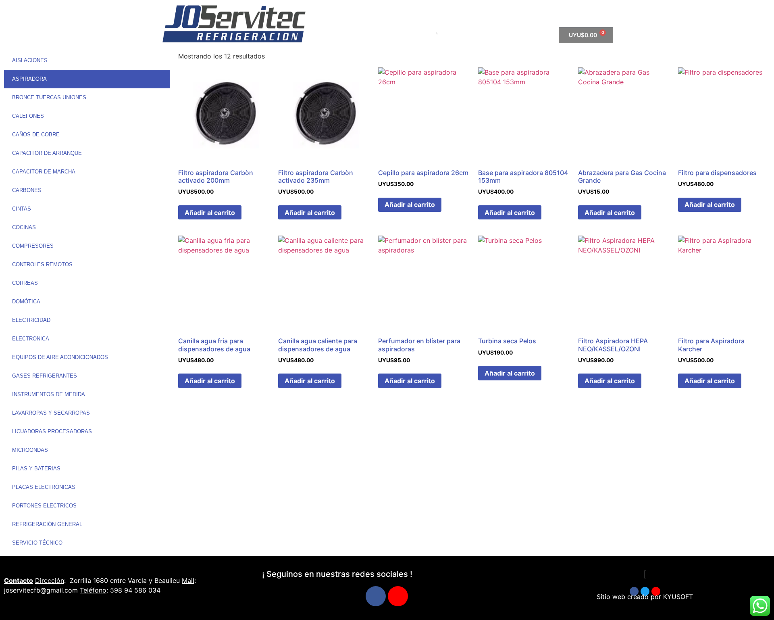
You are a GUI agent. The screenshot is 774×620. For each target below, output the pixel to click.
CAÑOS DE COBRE (36, 135)
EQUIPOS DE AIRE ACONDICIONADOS (60, 357)
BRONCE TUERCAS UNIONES (49, 97)
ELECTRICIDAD (31, 320)
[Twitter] (645, 591)
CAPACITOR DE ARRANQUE (47, 153)
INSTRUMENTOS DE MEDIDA (48, 394)
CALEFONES (28, 116)
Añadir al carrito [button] (210, 213)
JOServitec (459, 13)
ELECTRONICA (30, 339)
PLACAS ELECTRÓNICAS (43, 487)
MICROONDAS (30, 450)
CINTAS (21, 209)
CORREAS (25, 283)
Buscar (417, 35)
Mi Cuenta (498, 13)
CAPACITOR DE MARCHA (43, 172)
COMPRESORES (33, 246)
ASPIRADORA (29, 79)
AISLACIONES (30, 60)
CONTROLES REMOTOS (42, 264)
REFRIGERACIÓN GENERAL (47, 524)
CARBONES (27, 190)
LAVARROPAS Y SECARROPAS (51, 413)
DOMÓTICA (26, 302)
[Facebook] (376, 596)
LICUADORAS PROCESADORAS (52, 431)
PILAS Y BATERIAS (36, 469)
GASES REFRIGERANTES (44, 376)
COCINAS (24, 227)
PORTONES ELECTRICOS (44, 506)
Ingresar (534, 13)
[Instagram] (398, 596)
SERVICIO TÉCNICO (37, 543)
